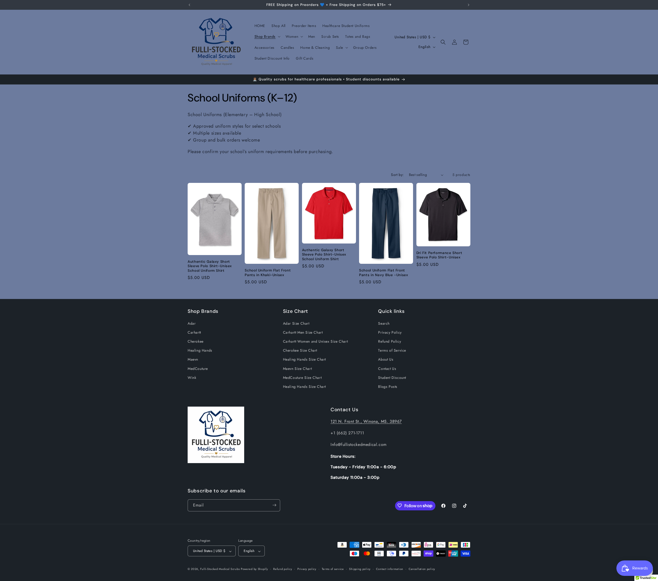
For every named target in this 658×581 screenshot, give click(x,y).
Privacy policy (306, 569)
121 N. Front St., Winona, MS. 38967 (366, 421)
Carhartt (194, 332)
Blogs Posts (387, 386)
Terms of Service (392, 350)
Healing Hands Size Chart (304, 359)
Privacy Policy (389, 332)
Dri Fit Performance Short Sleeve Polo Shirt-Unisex (439, 255)
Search (384, 323)
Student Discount (392, 377)
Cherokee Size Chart (300, 350)
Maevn (193, 359)
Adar (192, 323)
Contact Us (387, 368)
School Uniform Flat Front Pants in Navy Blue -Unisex (383, 272)
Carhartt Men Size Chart (303, 332)
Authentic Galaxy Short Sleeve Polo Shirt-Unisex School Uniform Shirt (210, 266)
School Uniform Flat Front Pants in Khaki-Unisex (268, 272)
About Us (385, 359)
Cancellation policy (422, 569)
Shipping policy (360, 569)
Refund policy (282, 569)
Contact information (389, 569)
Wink (192, 377)
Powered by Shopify (254, 569)
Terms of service (333, 569)
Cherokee (196, 341)
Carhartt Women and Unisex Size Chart (315, 341)
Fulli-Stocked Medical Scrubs (220, 569)
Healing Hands (200, 350)
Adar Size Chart (296, 323)
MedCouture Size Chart (302, 377)
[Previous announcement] (189, 5)
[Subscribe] (274, 505)
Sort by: (397, 174)
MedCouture (198, 368)
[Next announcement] (468, 5)
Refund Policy (389, 341)
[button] (267, 36)
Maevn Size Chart (297, 368)
